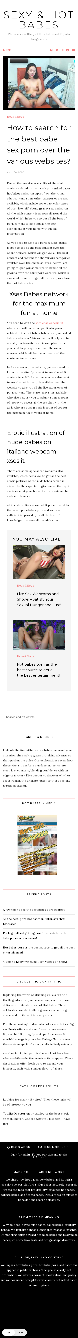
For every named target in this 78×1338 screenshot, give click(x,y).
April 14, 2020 (15, 172)
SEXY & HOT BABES (39, 20)
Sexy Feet (63, 1053)
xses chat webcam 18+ (50, 323)
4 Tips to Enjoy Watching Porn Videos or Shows (35, 961)
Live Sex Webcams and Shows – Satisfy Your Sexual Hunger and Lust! (39, 599)
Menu (8, 50)
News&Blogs (15, 116)
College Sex (50, 1039)
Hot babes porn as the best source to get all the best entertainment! (38, 670)
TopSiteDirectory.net (17, 1113)
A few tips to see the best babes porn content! (34, 909)
